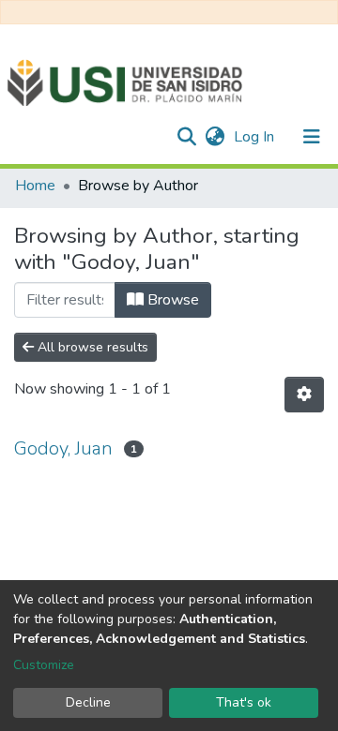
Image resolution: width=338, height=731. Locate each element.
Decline (88, 702)
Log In (256, 137)
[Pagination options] (304, 394)
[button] (214, 137)
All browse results (91, 347)
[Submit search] (186, 137)
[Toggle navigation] (311, 137)
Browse (171, 300)
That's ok (243, 702)
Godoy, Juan (63, 448)
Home (35, 185)
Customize (43, 665)
